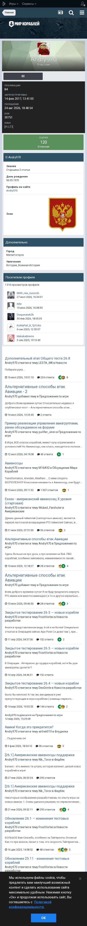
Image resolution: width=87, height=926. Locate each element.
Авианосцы (14, 463)
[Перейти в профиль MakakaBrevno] (10, 338)
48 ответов (46, 849)
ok (43, 918)
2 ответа (45, 414)
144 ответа (46, 706)
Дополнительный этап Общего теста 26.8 (37, 358)
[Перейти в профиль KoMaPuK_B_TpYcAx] (10, 327)
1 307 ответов (49, 490)
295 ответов (47, 777)
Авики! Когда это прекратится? (29, 727)
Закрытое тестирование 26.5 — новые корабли (42, 612)
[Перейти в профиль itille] (10, 305)
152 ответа (46, 639)
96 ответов (45, 746)
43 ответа (46, 454)
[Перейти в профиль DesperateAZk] (10, 316)
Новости (61, 362)
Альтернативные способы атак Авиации (36, 539)
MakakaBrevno (25, 336)
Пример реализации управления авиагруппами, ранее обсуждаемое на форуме (41, 425)
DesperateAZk (25, 314)
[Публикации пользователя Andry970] (23, 76)
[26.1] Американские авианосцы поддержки (39, 755)
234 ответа (47, 377)
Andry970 (11, 190)
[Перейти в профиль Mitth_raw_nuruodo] (10, 295)
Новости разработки (67, 687)
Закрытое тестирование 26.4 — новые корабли (42, 683)
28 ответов (47, 565)
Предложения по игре (54, 396)
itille (19, 303)
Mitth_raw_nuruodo (28, 293)
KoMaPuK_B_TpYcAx (29, 325)
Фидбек (59, 759)
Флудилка (61, 731)
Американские (14, 511)
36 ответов (47, 530)
